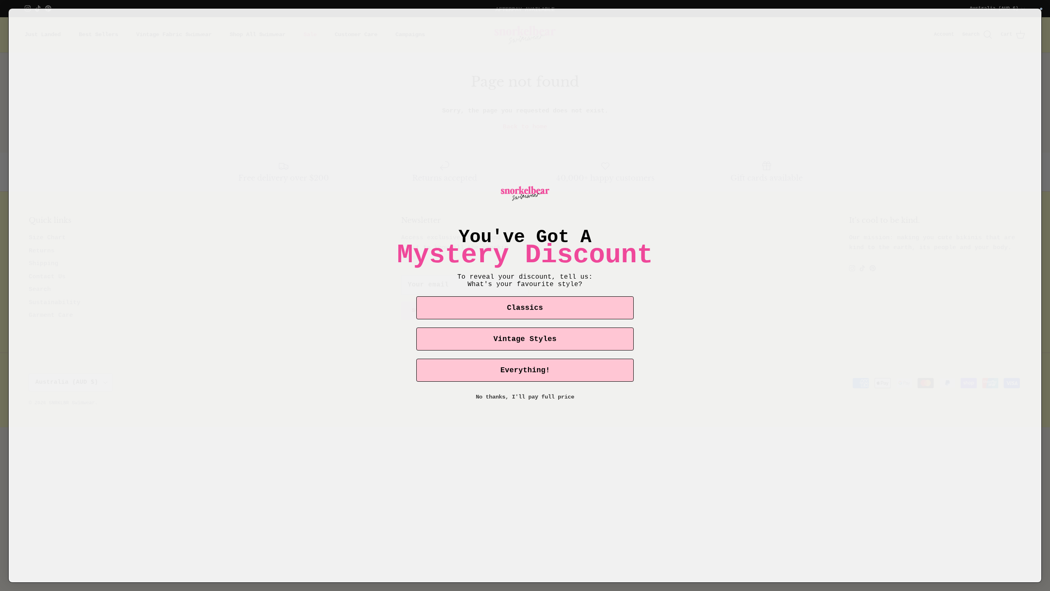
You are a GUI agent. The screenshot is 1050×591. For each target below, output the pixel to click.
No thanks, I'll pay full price (525, 397)
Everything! (525, 370)
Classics (525, 308)
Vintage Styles (525, 339)
